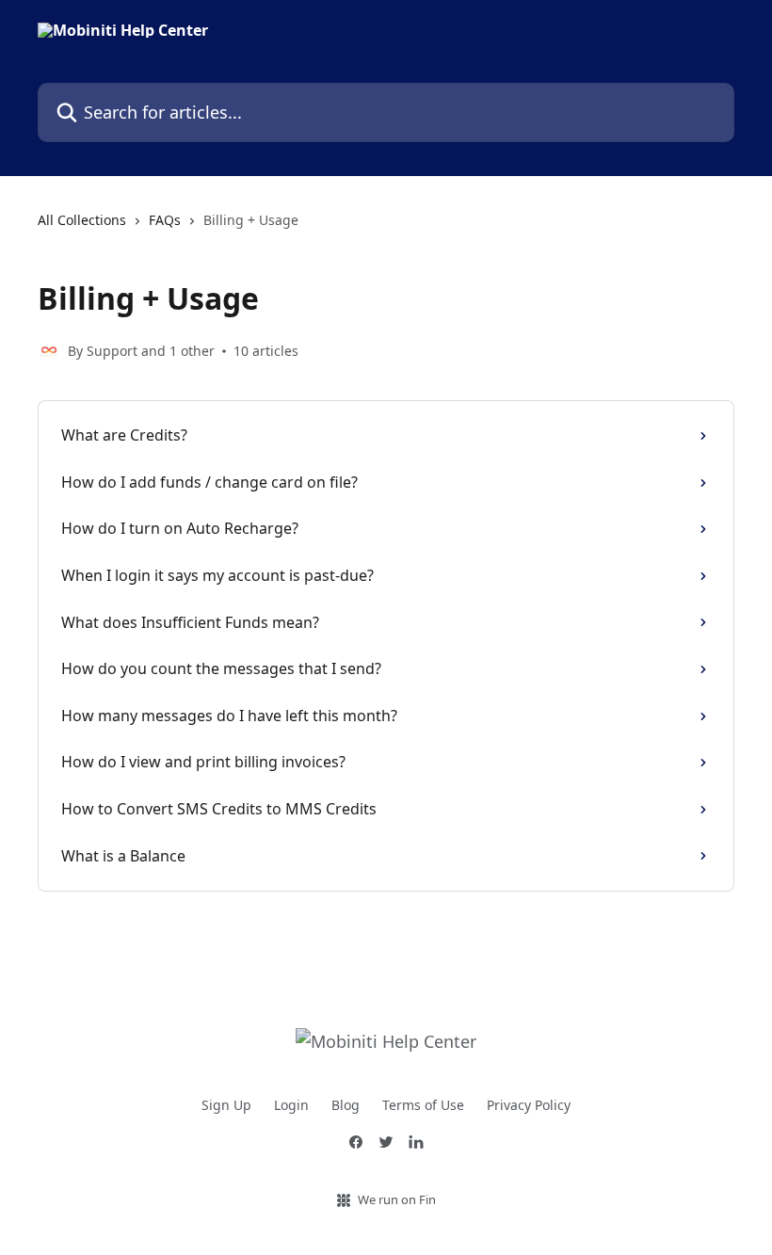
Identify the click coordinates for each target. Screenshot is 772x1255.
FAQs (165, 220)
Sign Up (226, 1105)
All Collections (82, 220)
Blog (345, 1105)
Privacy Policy (529, 1105)
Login (291, 1105)
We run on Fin (397, 1199)
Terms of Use (423, 1105)
